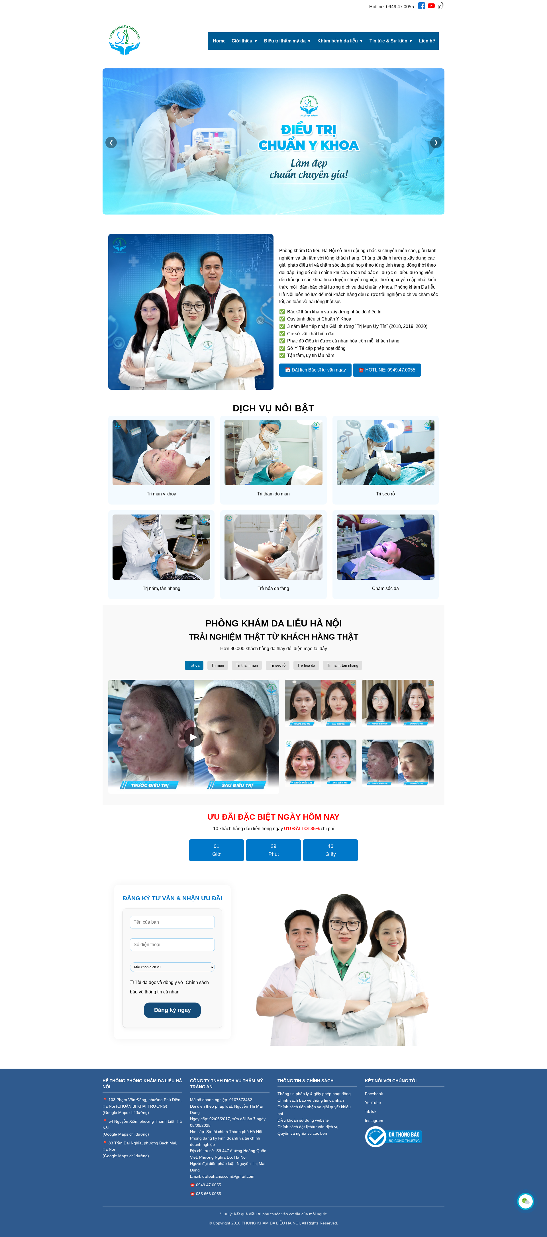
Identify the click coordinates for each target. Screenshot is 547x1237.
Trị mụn (217, 665)
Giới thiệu (245, 40)
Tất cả (194, 665)
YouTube (373, 1102)
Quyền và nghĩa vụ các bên (302, 1133)
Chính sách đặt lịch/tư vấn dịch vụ (307, 1126)
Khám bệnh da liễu (340, 40)
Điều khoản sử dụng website (303, 1120)
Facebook (374, 1093)
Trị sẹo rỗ (277, 665)
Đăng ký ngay (172, 1010)
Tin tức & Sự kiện (391, 40)
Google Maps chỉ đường (126, 1112)
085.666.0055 (208, 1193)
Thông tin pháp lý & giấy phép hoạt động (314, 1093)
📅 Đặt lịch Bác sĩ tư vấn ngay (315, 370)
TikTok (370, 1111)
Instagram (374, 1120)
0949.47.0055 (400, 6)
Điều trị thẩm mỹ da (287, 40)
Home (219, 40)
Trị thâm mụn (247, 665)
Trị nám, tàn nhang (342, 665)
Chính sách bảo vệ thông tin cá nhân (310, 1100)
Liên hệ (427, 40)
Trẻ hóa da (306, 665)
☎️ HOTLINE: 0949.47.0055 (386, 370)
